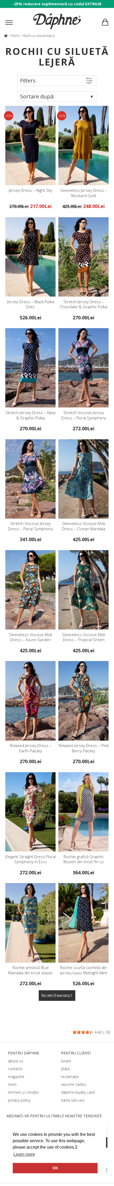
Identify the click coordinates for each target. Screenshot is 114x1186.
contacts (15, 1068)
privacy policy (19, 1100)
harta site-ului (72, 1100)
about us (15, 1060)
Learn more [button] (24, 1154)
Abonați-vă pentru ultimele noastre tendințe (54, 1115)
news (12, 1084)
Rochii (15, 35)
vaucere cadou (73, 1084)
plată (65, 1068)
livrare (66, 1060)
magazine (16, 1076)
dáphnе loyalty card (78, 1092)
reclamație (70, 1076)
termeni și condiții (23, 1092)
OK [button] (55, 1168)
